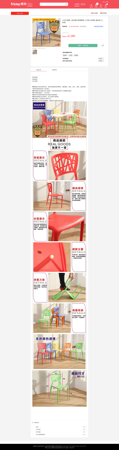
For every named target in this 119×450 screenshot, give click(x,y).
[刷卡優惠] (94, 13)
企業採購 (77, 4)
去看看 (100, 58)
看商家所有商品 (98, 26)
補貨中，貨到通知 (83, 45)
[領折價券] (103, 13)
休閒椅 (76, 55)
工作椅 (70, 55)
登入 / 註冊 (105, 2)
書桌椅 (65, 55)
